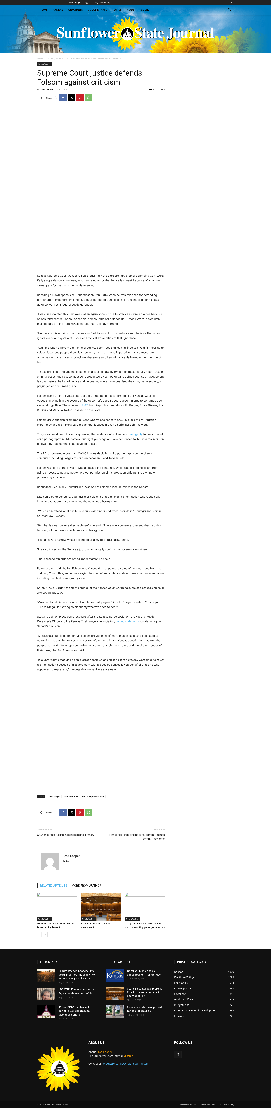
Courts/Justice (54, 58)
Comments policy (187, 1104)
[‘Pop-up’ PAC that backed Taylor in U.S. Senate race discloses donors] (46, 1011)
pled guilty (136, 434)
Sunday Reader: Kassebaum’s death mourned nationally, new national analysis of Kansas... (76, 975)
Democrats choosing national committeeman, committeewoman (137, 836)
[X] (231, 2)
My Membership (103, 2)
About (131, 10)
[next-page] (45, 934)
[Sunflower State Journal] (135, 34)
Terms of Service (208, 1104)
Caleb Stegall (54, 796)
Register (88, 2)
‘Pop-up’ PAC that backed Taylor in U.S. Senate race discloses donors (74, 1011)
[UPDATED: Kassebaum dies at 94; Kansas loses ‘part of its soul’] (46, 994)
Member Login (74, 2)
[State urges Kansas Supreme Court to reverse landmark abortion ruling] (115, 993)
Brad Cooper (46, 89)
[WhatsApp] (88, 97)
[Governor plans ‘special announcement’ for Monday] (115, 975)
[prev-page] (39, 934)
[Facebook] (63, 97)
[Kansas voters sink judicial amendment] (101, 907)
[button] (229, 10)
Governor (75, 10)
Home (44, 10)
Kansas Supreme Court (93, 796)
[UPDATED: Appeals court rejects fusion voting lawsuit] (57, 907)
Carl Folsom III (71, 796)
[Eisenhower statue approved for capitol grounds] (115, 1011)
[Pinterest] (80, 97)
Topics (116, 10)
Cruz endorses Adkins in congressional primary (65, 835)
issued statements (128, 621)
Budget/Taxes (97, 10)
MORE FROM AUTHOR (86, 885)
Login (145, 10)
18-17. (84, 405)
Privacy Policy (227, 1104)
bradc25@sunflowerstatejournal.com (126, 1063)
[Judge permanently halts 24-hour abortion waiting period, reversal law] (145, 907)
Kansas (58, 10)
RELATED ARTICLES (53, 885)
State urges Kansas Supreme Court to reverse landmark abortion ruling (144, 992)
